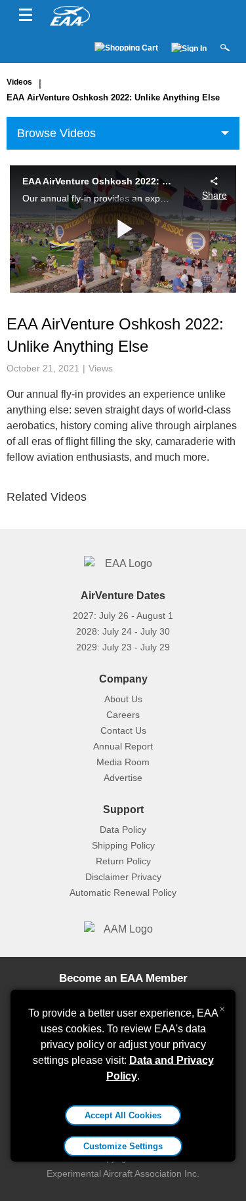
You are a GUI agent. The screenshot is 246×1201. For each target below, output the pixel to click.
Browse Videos (56, 133)
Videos (19, 82)
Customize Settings (123, 1146)
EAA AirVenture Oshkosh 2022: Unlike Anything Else (113, 97)
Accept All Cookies (123, 1115)
